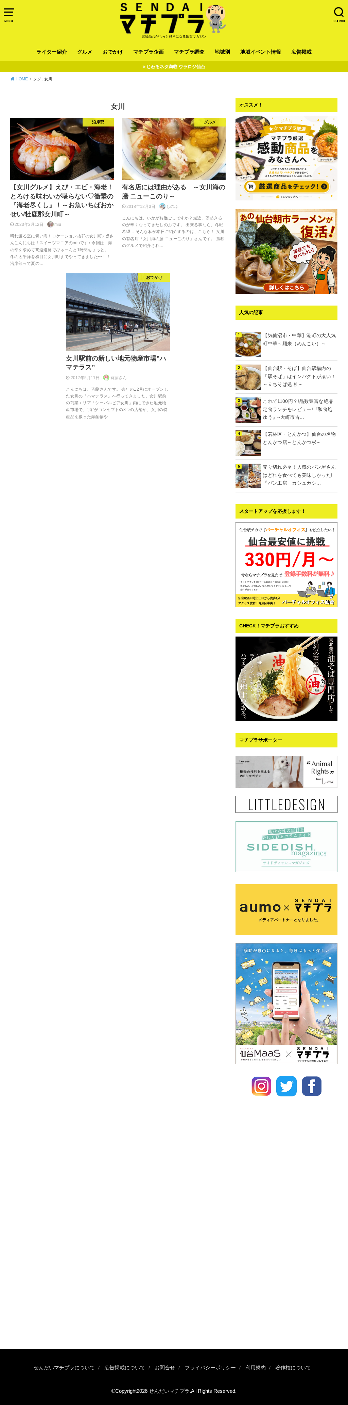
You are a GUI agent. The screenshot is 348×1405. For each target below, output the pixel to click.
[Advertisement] (286, 1294)
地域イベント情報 (260, 52)
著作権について (293, 1367)
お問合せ (165, 1367)
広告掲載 (301, 52)
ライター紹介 (51, 52)
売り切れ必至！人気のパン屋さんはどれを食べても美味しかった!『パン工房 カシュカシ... (299, 475)
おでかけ (113, 52)
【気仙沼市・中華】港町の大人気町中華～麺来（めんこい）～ (299, 339)
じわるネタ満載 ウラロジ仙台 (175, 66)
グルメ (84, 52)
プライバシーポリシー (210, 1367)
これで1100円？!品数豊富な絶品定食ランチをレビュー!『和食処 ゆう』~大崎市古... (300, 409)
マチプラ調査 (189, 52)
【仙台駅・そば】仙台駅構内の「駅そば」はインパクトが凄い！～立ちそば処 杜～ (299, 376)
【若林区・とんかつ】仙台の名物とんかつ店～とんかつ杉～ (299, 438)
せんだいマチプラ (169, 1391)
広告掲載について (124, 1367)
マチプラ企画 (148, 52)
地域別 (222, 52)
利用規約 (255, 1367)
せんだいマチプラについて (64, 1367)
